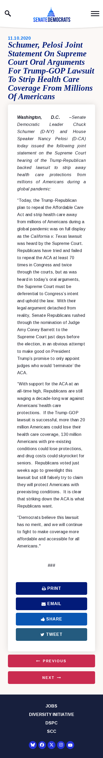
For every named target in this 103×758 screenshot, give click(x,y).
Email (54, 603)
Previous (55, 661)
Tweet (54, 634)
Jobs (51, 706)
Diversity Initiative (51, 714)
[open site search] (8, 13)
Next (48, 677)
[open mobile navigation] (95, 13)
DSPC (51, 723)
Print (54, 588)
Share (54, 619)
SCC (51, 731)
